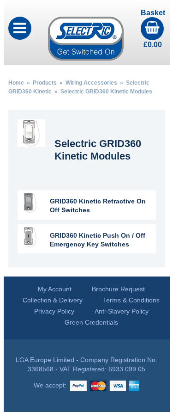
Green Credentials (91, 322)
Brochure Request (118, 289)
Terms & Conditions (131, 300)
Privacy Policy (54, 311)
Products (45, 83)
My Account (55, 289)
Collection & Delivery (53, 300)
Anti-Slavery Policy (122, 311)
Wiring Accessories (91, 83)
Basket (153, 29)
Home (16, 83)
